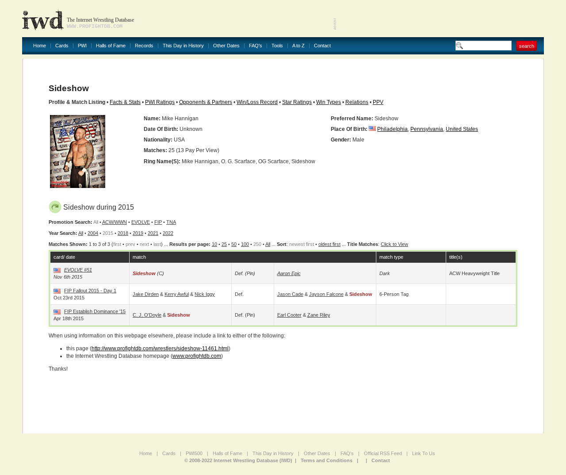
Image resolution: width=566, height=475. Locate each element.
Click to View (394, 244)
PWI (82, 45)
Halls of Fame (111, 45)
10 (214, 244)
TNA (171, 222)
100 (245, 244)
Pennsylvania (426, 129)
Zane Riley (318, 315)
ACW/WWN (114, 222)
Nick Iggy (205, 294)
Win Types (328, 102)
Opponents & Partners (205, 102)
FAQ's (255, 45)
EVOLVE (140, 222)
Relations (356, 102)
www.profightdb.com (196, 356)
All (80, 233)
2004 (93, 233)
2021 (153, 233)
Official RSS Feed (383, 453)
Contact (322, 45)
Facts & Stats (125, 102)
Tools (277, 45)
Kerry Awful (176, 294)
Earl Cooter (289, 315)
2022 (168, 233)
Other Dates (226, 45)
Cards (62, 45)
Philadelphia (392, 129)
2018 (123, 233)
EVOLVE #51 (78, 269)
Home (39, 45)
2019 (138, 233)
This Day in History (183, 45)
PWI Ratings (160, 102)
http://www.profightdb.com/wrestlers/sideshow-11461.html (160, 348)
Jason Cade (290, 294)
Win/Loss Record (257, 102)
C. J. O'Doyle (147, 315)
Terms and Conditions (326, 460)
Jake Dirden (146, 294)
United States (462, 129)
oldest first (329, 244)
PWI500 (194, 453)
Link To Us (423, 453)
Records (144, 45)
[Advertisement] (440, 17)
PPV (378, 102)
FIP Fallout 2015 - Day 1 (90, 290)
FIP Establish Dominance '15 (95, 311)
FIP (158, 222)
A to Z (298, 45)
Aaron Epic (289, 273)
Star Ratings (297, 102)
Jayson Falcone (326, 294)
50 (234, 244)
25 (224, 244)
